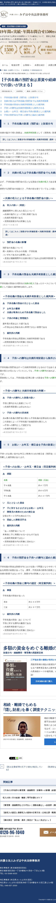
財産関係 (26, 70)
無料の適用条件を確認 (28, 56)
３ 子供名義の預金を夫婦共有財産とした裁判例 (22, 104)
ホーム (5, 65)
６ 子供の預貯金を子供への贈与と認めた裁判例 (22, 114)
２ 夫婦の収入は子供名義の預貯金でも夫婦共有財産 (24, 100)
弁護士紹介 (40, 65)
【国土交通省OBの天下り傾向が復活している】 (24, 768)
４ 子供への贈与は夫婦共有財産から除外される (22, 107)
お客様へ (27, 65)
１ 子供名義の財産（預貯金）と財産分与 (19, 97)
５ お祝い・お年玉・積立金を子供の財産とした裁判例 (25, 111)
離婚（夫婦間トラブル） (12, 70)
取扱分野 (15, 65)
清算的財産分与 (37, 70)
